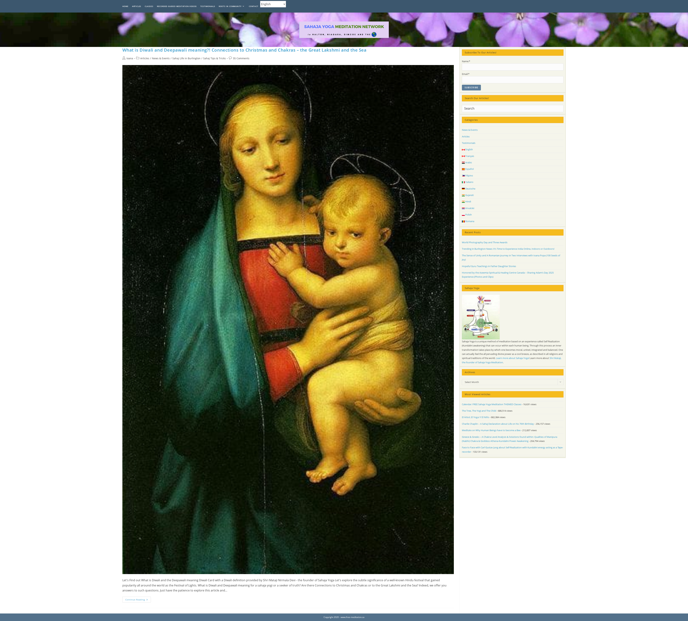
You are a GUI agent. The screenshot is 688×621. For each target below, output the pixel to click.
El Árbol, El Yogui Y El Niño (475, 417)
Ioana (129, 58)
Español (469, 169)
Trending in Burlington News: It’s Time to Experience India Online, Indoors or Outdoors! (508, 248)
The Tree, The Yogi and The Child (479, 410)
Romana (469, 221)
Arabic (468, 162)
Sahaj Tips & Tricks (214, 58)
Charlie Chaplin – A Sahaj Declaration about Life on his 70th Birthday (498, 423)
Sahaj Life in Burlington (186, 58)
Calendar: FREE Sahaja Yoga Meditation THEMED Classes (491, 404)
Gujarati (469, 195)
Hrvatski (469, 208)
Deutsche (470, 188)
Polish (468, 214)
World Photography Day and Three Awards (484, 242)
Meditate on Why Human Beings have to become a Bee (491, 430)
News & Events (161, 58)
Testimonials (468, 143)
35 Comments (241, 58)
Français (469, 156)
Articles (144, 58)
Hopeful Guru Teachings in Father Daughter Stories (489, 266)
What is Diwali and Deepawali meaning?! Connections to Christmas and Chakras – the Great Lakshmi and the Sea (244, 50)
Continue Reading (138, 600)
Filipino (469, 175)
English (469, 149)
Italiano (469, 182)
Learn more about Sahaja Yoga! (512, 358)
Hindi (468, 201)
